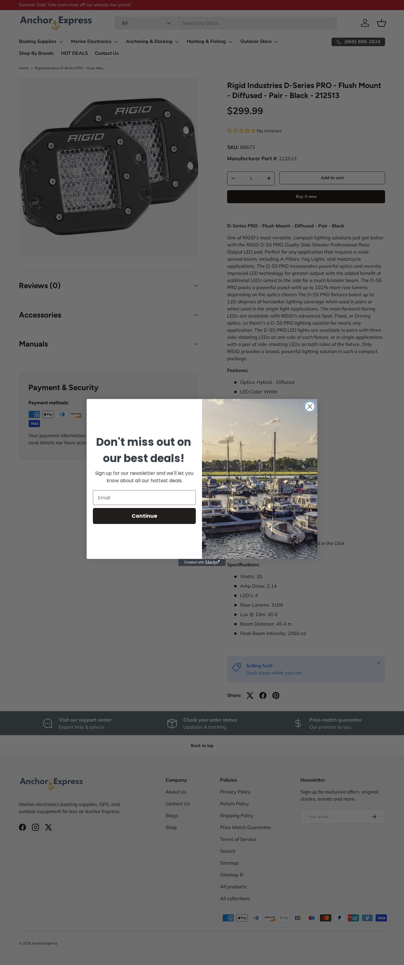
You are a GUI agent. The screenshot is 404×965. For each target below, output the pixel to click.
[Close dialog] (310, 406)
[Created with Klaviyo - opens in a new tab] (202, 562)
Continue (144, 516)
